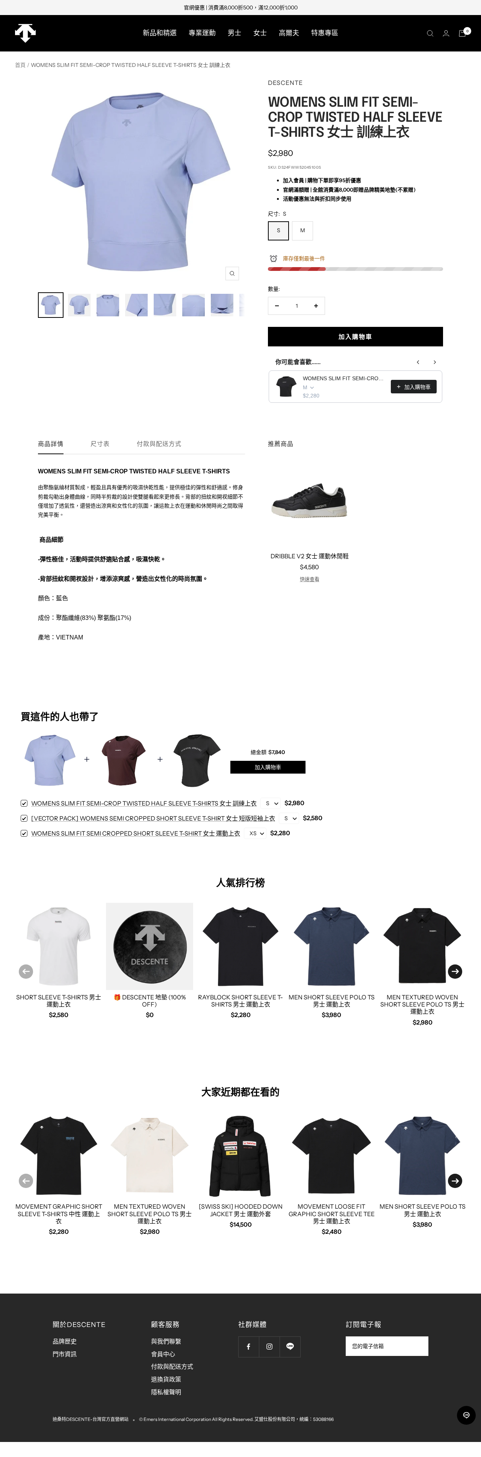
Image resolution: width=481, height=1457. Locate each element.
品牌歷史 (65, 1341)
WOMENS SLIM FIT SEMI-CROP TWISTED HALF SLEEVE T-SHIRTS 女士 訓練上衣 (144, 803)
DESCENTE (285, 82)
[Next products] (435, 362)
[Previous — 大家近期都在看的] (26, 1181)
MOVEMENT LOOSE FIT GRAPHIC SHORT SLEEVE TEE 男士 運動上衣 (332, 1213)
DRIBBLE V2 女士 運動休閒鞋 (310, 556)
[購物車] (462, 33)
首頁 (20, 65)
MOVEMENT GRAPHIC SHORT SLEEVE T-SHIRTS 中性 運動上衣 (58, 1213)
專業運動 (202, 33)
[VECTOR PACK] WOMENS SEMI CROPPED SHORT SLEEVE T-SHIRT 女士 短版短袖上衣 (153, 818)
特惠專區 (324, 33)
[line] (466, 1415)
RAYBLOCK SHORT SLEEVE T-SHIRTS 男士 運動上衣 (240, 1000)
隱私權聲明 (166, 1392)
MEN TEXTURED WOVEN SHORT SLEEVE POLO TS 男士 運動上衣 (422, 1004)
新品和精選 (160, 33)
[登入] (446, 33)
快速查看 (309, 579)
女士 (260, 33)
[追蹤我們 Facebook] (248, 1346)
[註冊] (417, 1346)
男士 (234, 33)
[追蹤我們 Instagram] (269, 1346)
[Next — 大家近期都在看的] (455, 1181)
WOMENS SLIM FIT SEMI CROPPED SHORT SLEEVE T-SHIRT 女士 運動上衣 (135, 833)
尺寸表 (100, 443)
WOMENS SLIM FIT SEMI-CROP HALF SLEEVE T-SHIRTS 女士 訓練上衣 (344, 378)
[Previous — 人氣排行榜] (26, 971)
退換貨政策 (166, 1379)
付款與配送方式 (159, 443)
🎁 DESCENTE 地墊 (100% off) (149, 1000)
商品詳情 (51, 443)
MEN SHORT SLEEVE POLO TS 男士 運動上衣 (332, 1000)
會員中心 (163, 1354)
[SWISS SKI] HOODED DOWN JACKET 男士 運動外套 (241, 1210)
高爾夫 (289, 33)
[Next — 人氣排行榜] (455, 971)
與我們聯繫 (166, 1341)
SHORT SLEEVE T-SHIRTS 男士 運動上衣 (58, 1000)
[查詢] (430, 33)
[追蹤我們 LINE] (290, 1346)
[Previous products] (418, 362)
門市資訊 (65, 1354)
